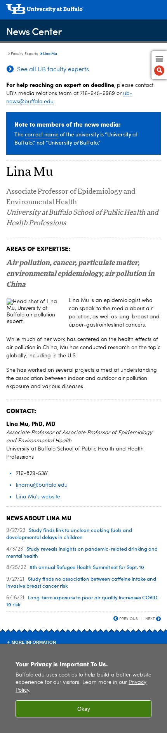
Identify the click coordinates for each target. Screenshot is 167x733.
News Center (33, 31)
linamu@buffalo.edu (42, 485)
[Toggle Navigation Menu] (159, 65)
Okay (83, 709)
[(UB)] (83, 11)
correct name (42, 134)
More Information (34, 642)
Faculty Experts (24, 54)
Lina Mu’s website (38, 497)
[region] (83, 688)
